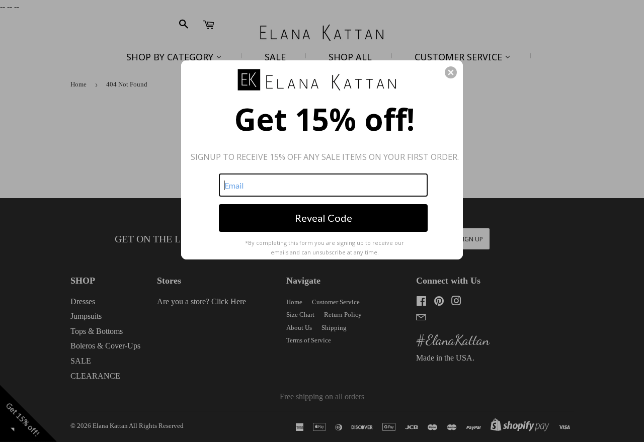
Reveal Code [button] (323, 218)
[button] (451, 72)
